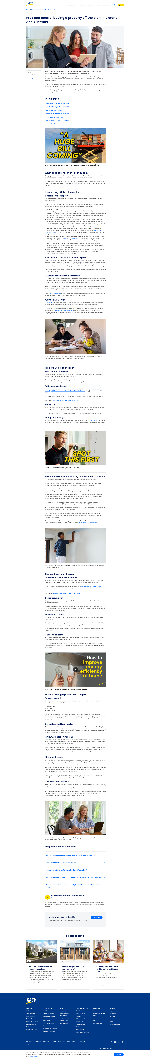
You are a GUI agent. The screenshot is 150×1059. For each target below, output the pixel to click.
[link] (31, 1001)
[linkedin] (119, 1042)
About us (112, 1008)
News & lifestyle (107, 5)
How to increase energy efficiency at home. (66, 400)
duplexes (72, 242)
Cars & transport (71, 5)
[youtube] (122, 1042)
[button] (75, 145)
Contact (121, 2)
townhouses (65, 242)
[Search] (115, 5)
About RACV (90, 2)
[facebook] (111, 1042)
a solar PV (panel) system (71, 238)
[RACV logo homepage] (29, 4)
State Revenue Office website (88, 522)
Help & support (114, 2)
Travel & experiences (88, 5)
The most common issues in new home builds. (67, 593)
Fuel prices (106, 2)
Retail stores (98, 2)
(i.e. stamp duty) (92, 420)
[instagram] (115, 1042)
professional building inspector (64, 310)
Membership (98, 5)
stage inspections (55, 293)
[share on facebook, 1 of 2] (29, 78)
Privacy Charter (34, 1056)
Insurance (63, 5)
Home (79, 5)
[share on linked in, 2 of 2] (32, 78)
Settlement (48, 302)
